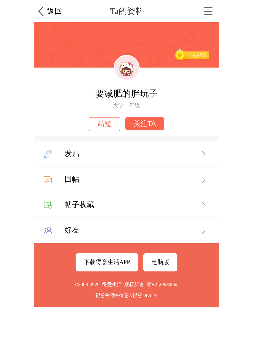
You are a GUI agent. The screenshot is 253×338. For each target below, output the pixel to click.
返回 (54, 11)
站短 (104, 123)
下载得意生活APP (107, 262)
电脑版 (160, 262)
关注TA (145, 123)
